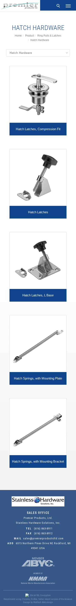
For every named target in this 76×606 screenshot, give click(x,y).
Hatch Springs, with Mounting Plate (38, 378)
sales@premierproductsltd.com (43, 538)
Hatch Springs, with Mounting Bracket (38, 461)
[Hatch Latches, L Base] (38, 260)
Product (29, 35)
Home (18, 35)
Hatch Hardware (39, 40)
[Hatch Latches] (38, 177)
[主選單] (68, 6)
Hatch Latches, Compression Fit (38, 129)
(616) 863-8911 (43, 528)
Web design (47, 602)
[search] (59, 6)
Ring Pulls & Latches (49, 35)
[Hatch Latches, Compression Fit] (38, 94)
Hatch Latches (38, 212)
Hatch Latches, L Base (38, 295)
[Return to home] (20, 5)
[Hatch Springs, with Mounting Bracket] (38, 426)
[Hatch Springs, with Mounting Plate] (38, 343)
